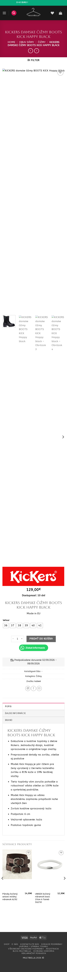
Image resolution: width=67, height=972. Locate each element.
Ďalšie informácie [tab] (15, 713)
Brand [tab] (8, 720)
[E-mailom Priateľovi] (39, 688)
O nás (15, 944)
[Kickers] (33, 576)
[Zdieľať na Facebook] (33, 688)
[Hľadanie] (13, 12)
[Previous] (8, 190)
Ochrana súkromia (43, 951)
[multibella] (34, 13)
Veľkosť (6, 620)
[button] (4, 13)
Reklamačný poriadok (34, 953)
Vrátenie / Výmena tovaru (33, 946)
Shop (6, 944)
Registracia (52, 949)
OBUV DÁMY (26, 42)
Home (11, 42)
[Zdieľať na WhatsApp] (27, 688)
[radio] (6, 625)
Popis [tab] (8, 706)
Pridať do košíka (41, 638)
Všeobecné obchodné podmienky (26, 949)
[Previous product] (36, 50)
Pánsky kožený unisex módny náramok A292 (10, 897)
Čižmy (42, 42)
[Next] (59, 190)
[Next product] (30, 50)
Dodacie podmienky (51, 944)
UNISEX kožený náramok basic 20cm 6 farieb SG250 (42, 898)
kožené (37, 681)
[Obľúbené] (52, 13)
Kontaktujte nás (29, 944)
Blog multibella (22, 951)
